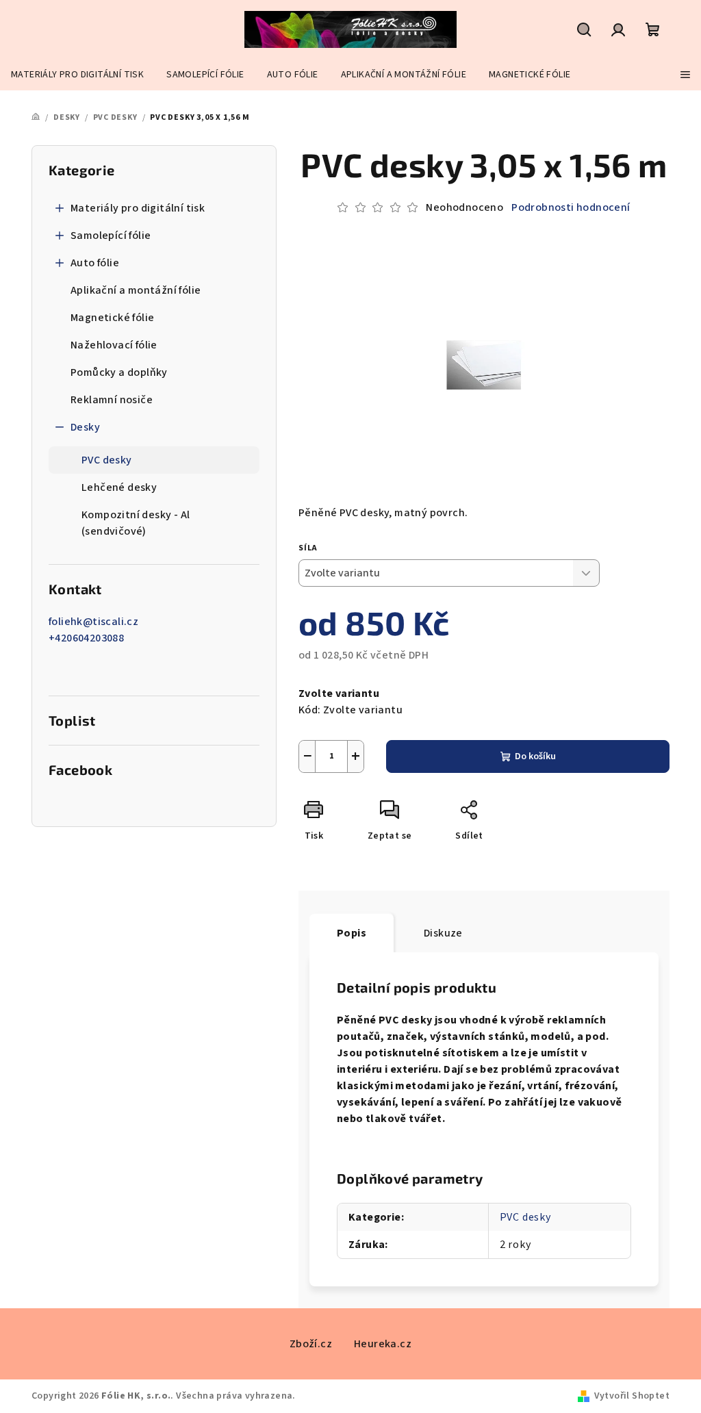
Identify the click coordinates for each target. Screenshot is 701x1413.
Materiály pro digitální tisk (138, 208)
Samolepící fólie (111, 235)
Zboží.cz (311, 1343)
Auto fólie (95, 262)
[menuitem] (77, 74)
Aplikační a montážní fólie (136, 290)
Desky (85, 427)
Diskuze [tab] (443, 933)
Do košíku (535, 756)
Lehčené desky (119, 487)
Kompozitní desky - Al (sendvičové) (135, 523)
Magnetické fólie (112, 317)
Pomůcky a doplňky (119, 372)
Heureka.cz (382, 1343)
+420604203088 (86, 638)
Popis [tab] (351, 933)
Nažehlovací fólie (114, 345)
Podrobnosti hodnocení (570, 207)
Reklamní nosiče (112, 399)
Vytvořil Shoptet (632, 1396)
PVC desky (106, 460)
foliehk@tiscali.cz (93, 621)
